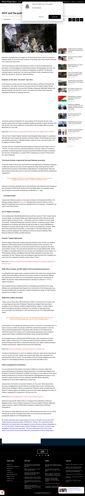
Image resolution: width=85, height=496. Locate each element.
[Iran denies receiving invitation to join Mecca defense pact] (62, 132)
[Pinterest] (42, 455)
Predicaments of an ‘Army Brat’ (74, 474)
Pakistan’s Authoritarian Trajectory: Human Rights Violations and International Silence (52, 479)
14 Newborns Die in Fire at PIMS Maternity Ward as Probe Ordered (32, 477)
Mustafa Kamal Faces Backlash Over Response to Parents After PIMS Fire (75, 50)
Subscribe (55, 17)
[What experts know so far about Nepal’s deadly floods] (62, 67)
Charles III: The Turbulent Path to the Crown (74, 477)
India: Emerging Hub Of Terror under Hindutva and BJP (26, 396)
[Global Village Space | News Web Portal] (9, 1)
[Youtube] (48, 455)
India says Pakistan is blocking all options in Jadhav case (27, 349)
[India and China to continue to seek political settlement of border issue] (62, 99)
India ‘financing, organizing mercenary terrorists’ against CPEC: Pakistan (31, 131)
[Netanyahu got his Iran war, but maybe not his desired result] (62, 124)
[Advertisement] (29, 107)
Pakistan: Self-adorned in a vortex (74, 464)
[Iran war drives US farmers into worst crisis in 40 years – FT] (62, 90)
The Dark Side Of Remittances (52, 483)
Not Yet (41, 17)
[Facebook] (70, 19)
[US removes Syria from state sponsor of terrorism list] (62, 116)
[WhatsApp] (77, 19)
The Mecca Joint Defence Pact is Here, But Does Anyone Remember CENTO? (53, 465)
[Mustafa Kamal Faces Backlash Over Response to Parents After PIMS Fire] (62, 51)
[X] (74, 19)
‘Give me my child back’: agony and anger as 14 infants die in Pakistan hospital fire (75, 74)
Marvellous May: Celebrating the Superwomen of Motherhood (74, 471)
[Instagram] (40, 455)
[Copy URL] (81, 19)
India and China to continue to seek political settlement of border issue (75, 98)
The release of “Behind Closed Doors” (73, 481)
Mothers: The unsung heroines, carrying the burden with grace (73, 467)
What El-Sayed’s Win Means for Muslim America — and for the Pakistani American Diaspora (53, 474)
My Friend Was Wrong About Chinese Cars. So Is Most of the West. (52, 470)
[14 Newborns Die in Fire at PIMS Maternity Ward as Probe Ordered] (62, 83)
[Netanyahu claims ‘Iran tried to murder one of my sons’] (62, 140)
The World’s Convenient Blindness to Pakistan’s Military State (53, 486)
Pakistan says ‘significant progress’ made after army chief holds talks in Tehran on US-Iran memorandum (32, 486)
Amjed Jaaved (7, 19)
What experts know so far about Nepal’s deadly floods (32, 469)
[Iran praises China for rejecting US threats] (62, 58)
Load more (70, 146)
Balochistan (22, 202)
